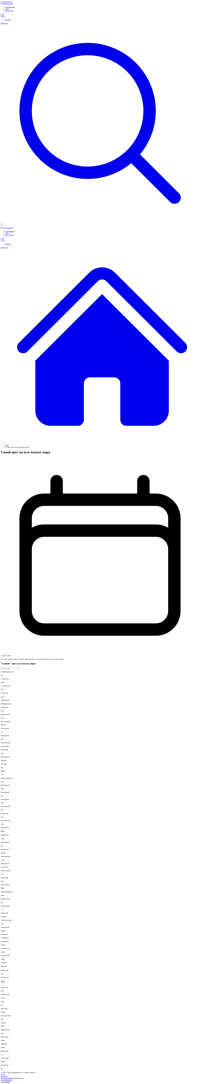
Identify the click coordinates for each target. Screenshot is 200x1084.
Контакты (4, 23)
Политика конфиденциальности (12, 1078)
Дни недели (9, 11)
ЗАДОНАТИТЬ (6, 1080)
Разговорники (10, 7)
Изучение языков (7, 3)
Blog (7, 445)
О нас (3, 16)
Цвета (7, 9)
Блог (2, 14)
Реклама (8, 20)
